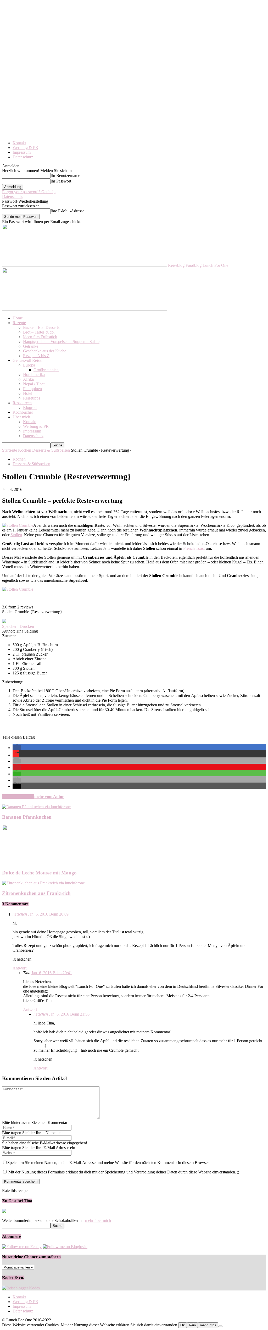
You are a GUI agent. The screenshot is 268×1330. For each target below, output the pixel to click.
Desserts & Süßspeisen (51, 450)
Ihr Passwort (61, 181)
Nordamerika (34, 374)
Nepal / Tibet (33, 384)
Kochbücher (23, 412)
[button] (17, 747)
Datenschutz (23, 157)
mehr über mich (98, 1220)
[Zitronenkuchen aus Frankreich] (43, 883)
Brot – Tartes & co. (39, 332)
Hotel (27, 393)
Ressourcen (22, 403)
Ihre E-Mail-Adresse (67, 211)
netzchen (20, 914)
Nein (192, 1325)
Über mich (21, 417)
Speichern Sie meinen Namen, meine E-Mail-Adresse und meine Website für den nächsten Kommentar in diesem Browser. (108, 1162)
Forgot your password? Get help (28, 192)
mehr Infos (208, 1325)
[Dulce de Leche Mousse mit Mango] (30, 863)
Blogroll (30, 407)
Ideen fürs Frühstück (40, 337)
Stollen (16, 535)
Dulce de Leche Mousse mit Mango (39, 872)
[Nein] (220, 1326)
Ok (182, 1325)
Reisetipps (31, 398)
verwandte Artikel (18, 796)
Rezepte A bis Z (36, 355)
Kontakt (19, 143)
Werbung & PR (25, 147)
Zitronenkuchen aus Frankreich (36, 893)
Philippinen (32, 388)
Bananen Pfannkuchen (27, 817)
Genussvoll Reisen (28, 360)
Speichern (10, 626)
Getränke (30, 346)
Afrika (28, 379)
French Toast (194, 548)
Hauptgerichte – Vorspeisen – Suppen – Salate (61, 341)
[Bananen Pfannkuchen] (36, 807)
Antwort (19, 968)
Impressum (22, 152)
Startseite (9, 450)
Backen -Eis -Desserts (41, 327)
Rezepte (19, 322)
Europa (29, 365)
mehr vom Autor (49, 796)
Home (18, 318)
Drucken (27, 626)
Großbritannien (46, 370)
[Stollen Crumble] (17, 525)
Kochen (24, 450)
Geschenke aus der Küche (44, 351)
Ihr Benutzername (65, 175)
